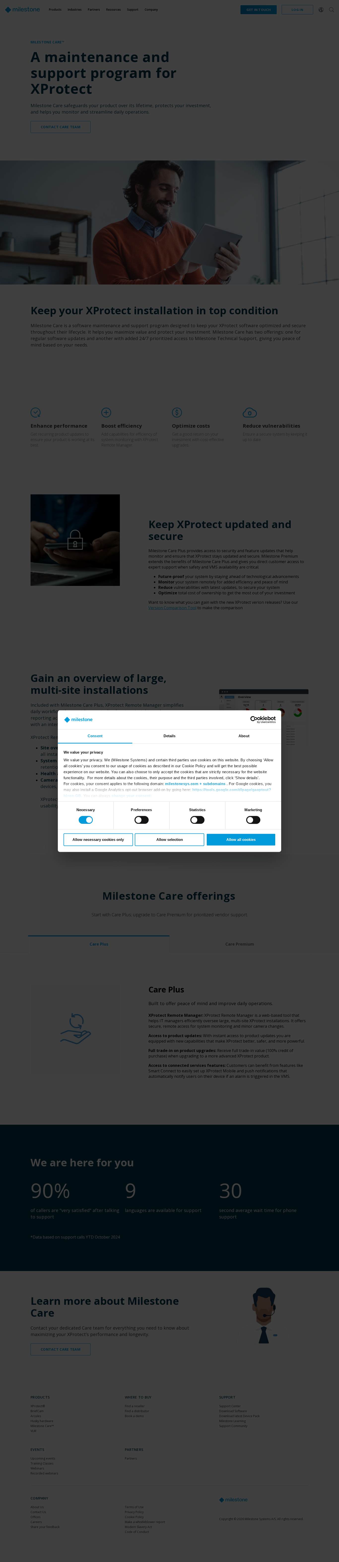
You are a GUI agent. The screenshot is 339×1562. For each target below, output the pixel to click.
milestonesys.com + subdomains (195, 784)
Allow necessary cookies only (98, 840)
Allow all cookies (241, 840)
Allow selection (169, 840)
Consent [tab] (95, 736)
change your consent (131, 796)
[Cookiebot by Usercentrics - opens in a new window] (254, 719)
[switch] (142, 820)
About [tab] (243, 736)
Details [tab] (170, 736)
